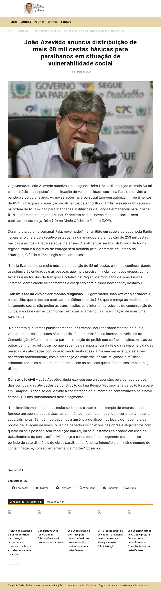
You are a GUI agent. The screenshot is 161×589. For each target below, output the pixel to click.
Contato (66, 21)
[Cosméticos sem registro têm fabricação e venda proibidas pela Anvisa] (50, 519)
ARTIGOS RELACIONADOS (26, 502)
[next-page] (16, 562)
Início (13, 21)
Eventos (53, 21)
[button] (148, 22)
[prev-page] (10, 562)
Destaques (24, 30)
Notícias (25, 21)
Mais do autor (55, 502)
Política (39, 21)
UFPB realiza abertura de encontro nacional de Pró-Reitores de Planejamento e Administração (110, 538)
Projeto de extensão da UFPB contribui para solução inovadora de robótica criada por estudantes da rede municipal (20, 542)
